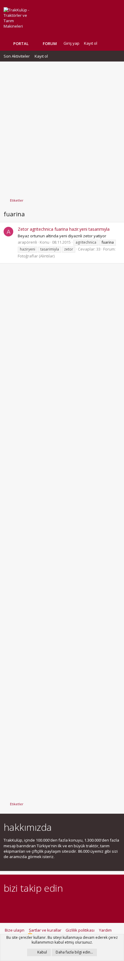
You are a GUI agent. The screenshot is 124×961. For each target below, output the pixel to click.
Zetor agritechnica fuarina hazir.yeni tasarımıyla (64, 229)
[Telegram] (49, 905)
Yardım (105, 930)
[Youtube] (70, 905)
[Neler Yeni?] (106, 43)
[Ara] (115, 43)
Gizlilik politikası (80, 930)
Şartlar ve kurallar (45, 930)
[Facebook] (7, 905)
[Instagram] (17, 905)
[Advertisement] (62, 127)
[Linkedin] (28, 905)
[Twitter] (59, 905)
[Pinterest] (38, 905)
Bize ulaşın (14, 930)
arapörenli (27, 242)
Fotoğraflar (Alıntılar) (36, 256)
